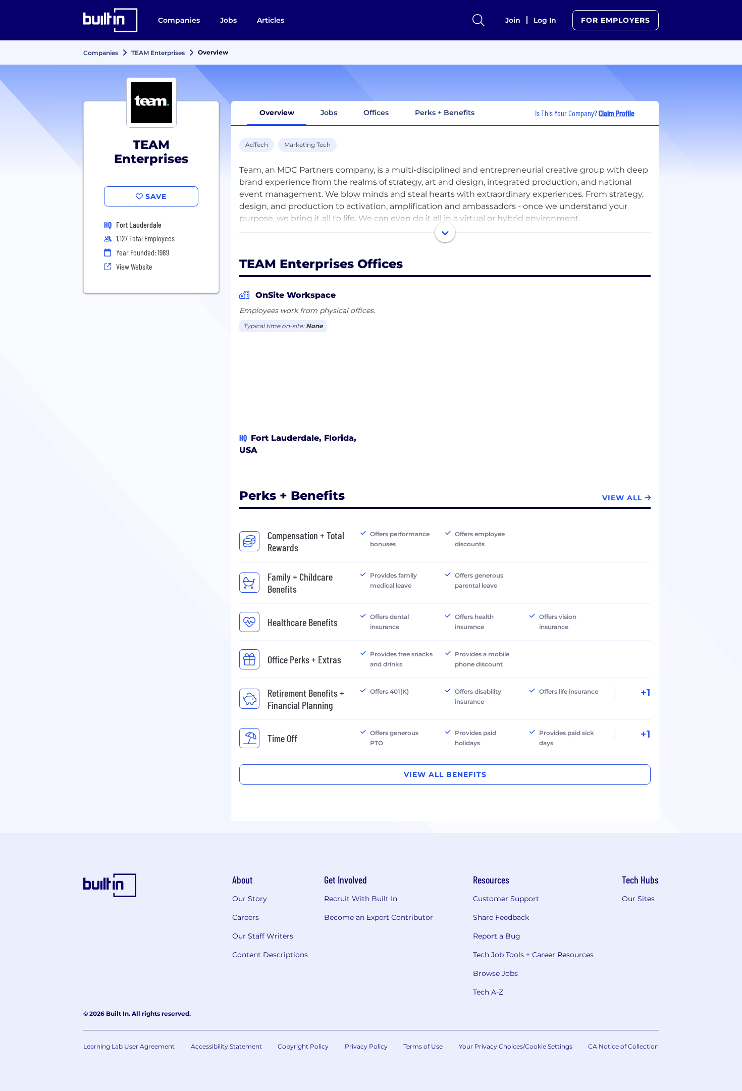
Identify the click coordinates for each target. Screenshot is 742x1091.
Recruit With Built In (360, 898)
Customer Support (506, 898)
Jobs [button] (329, 112)
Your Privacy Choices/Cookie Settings (515, 1046)
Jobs (228, 20)
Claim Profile (616, 113)
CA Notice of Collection (623, 1046)
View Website (134, 266)
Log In (545, 20)
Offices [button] (376, 112)
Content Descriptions (270, 954)
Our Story (249, 898)
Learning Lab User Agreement (129, 1046)
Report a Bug (496, 936)
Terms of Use (423, 1046)
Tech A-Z (488, 992)
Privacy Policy (366, 1046)
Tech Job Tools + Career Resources (533, 954)
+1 (646, 693)
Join (512, 20)
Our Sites (638, 898)
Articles (270, 20)
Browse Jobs (495, 973)
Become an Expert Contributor (378, 917)
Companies (179, 20)
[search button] (478, 20)
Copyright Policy (303, 1046)
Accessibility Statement (226, 1046)
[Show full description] (445, 232)
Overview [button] (276, 112)
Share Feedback (501, 917)
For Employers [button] (615, 20)
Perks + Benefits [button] (444, 112)
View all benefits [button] (445, 774)
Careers (245, 917)
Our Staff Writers (262, 936)
